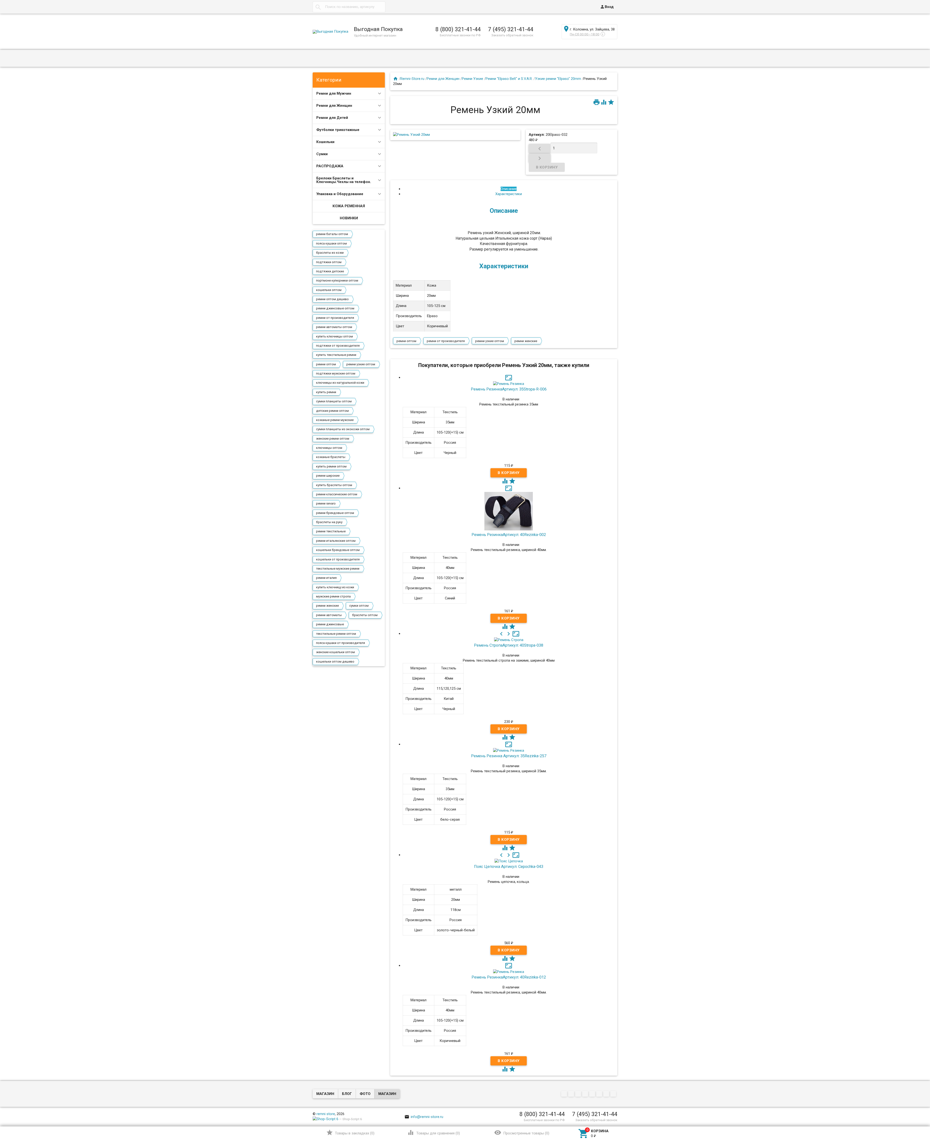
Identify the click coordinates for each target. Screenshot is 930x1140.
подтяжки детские (330, 271)
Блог (347, 1094)
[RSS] (599, 1094)
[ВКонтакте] (564, 1094)
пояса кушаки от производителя (340, 643)
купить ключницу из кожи (335, 587)
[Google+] (571, 1094)
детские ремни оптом (332, 411)
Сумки (322, 154)
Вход (607, 6)
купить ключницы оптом (334, 336)
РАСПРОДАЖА (329, 166)
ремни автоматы (329, 615)
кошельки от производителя (338, 559)
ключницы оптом (329, 448)
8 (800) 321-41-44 (458, 29)
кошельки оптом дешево (335, 661)
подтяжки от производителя (338, 345)
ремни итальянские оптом (336, 541)
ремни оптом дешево (332, 299)
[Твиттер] (585, 1094)
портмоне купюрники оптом (337, 280)
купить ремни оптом (331, 466)
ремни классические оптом (336, 494)
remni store (326, 1114)
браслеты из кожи (330, 252)
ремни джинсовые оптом (335, 308)
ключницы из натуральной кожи (340, 382)
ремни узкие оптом (360, 364)
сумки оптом (359, 605)
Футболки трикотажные (337, 130)
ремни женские (327, 605)
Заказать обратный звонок (512, 35)
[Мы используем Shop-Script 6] (325, 1119)
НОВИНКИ (349, 218)
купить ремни (326, 392)
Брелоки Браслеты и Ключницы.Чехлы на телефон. (343, 180)
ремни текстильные (331, 531)
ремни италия (326, 578)
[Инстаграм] (613, 1094)
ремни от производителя (335, 318)
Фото (365, 1094)
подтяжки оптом (328, 262)
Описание (509, 189)
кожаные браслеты (330, 457)
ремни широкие (328, 475)
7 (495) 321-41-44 (510, 29)
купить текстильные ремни (336, 355)
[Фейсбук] (578, 1094)
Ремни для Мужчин (333, 93)
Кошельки (325, 142)
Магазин (325, 1094)
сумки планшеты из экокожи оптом (343, 429)
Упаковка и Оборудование (339, 194)
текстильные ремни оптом (336, 633)
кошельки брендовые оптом (338, 550)
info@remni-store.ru (423, 1117)
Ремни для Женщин (334, 105)
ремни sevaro (326, 503)
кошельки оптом (328, 290)
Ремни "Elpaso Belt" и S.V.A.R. (509, 79)
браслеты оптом (365, 615)
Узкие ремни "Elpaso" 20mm (558, 79)
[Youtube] (606, 1094)
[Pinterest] (592, 1094)
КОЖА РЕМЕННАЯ (349, 206)
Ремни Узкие (472, 79)
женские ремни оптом (332, 438)
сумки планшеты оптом (334, 401)
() (350, 1132)
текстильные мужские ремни (337, 568)
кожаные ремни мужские (335, 420)
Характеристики (508, 194)
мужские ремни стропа (333, 596)
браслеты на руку (329, 522)
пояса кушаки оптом (331, 243)
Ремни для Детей (332, 117)
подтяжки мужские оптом (335, 373)
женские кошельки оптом (335, 652)
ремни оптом (326, 364)
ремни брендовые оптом (335, 513)
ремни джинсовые (330, 624)
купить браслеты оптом (334, 485)
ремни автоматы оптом (334, 327)
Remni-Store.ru (412, 79)
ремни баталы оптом (332, 234)
